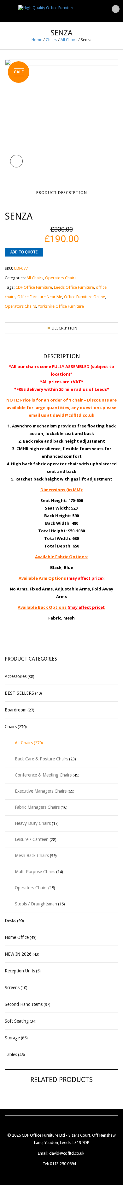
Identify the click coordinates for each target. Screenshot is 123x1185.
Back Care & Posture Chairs (41, 758)
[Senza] (61, 115)
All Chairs (69, 39)
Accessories (15, 676)
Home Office (17, 937)
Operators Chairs (31, 887)
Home (37, 39)
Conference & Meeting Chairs (43, 774)
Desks (10, 920)
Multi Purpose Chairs (35, 871)
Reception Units (20, 970)
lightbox (16, 161)
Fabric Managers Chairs (37, 807)
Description (64, 328)
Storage (12, 1037)
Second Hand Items (24, 1004)
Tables (11, 1054)
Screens (12, 987)
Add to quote (24, 252)
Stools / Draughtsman (36, 903)
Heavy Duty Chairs (33, 823)
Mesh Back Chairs (32, 855)
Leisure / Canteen (32, 839)
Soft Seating (17, 1021)
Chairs (51, 39)
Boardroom (15, 709)
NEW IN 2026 (18, 954)
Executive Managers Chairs (41, 791)
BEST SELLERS (19, 693)
